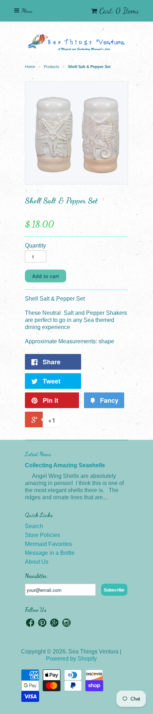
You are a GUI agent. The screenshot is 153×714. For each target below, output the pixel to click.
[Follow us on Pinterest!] (42, 624)
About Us (36, 562)
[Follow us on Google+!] (54, 624)
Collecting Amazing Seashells (65, 465)
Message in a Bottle (50, 553)
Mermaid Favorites (48, 544)
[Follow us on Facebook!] (30, 624)
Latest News (38, 453)
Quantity (35, 246)
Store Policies (42, 535)
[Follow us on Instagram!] (66, 624)
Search (34, 526)
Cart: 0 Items (119, 10)
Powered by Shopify (71, 659)
